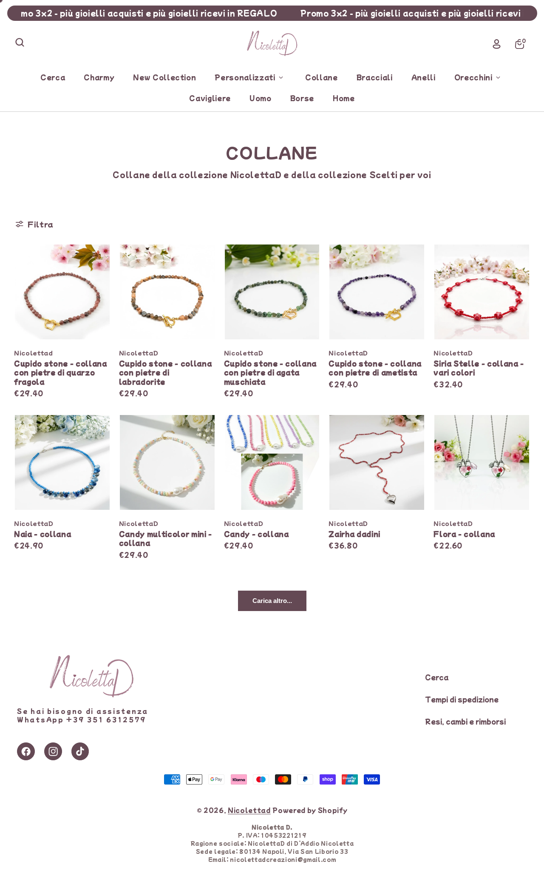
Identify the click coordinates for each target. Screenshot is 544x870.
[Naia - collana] (62, 462)
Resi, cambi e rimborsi (465, 721)
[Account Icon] (497, 44)
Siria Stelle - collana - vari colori (479, 367)
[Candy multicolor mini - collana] (167, 462)
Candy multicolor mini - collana (165, 538)
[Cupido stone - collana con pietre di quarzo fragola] (62, 292)
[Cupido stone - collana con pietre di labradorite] (167, 292)
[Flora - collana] (482, 462)
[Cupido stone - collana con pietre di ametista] (377, 292)
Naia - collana (42, 533)
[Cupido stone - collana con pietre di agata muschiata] (272, 292)
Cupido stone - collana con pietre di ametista (375, 367)
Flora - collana (464, 533)
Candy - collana (256, 533)
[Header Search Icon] (19, 42)
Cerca (436, 677)
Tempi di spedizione (462, 699)
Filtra (41, 224)
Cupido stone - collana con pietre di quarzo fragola (60, 372)
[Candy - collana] (272, 462)
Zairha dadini (354, 533)
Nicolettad (249, 809)
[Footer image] (91, 695)
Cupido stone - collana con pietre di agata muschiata (270, 372)
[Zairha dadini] (377, 462)
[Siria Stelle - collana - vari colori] (482, 292)
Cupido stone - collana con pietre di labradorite (165, 372)
